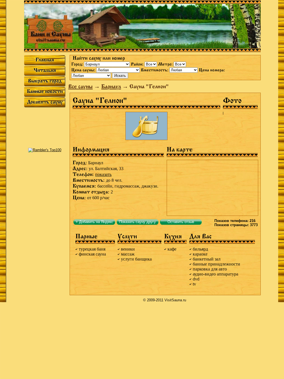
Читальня (45, 70)
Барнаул (111, 86)
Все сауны (80, 86)
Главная (45, 60)
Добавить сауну (45, 102)
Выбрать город (45, 81)
